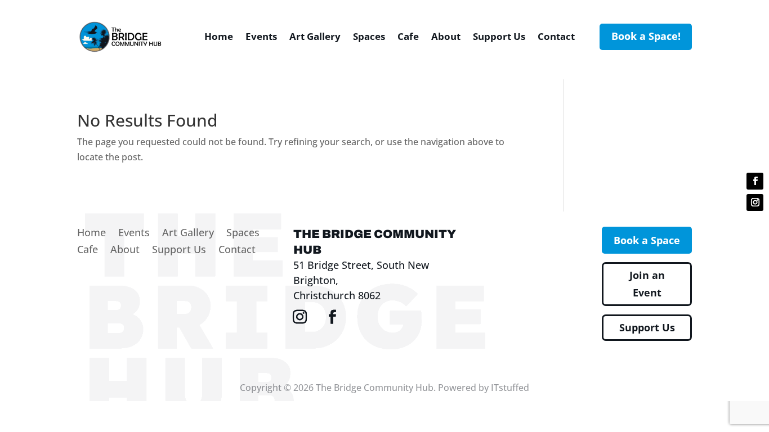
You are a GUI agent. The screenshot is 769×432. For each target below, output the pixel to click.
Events (261, 36)
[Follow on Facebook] (754, 181)
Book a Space (647, 240)
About (445, 36)
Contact (556, 36)
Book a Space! (646, 36)
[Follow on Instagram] (754, 202)
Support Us (499, 36)
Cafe (408, 36)
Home (218, 36)
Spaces (369, 36)
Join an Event (647, 283)
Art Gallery (315, 36)
